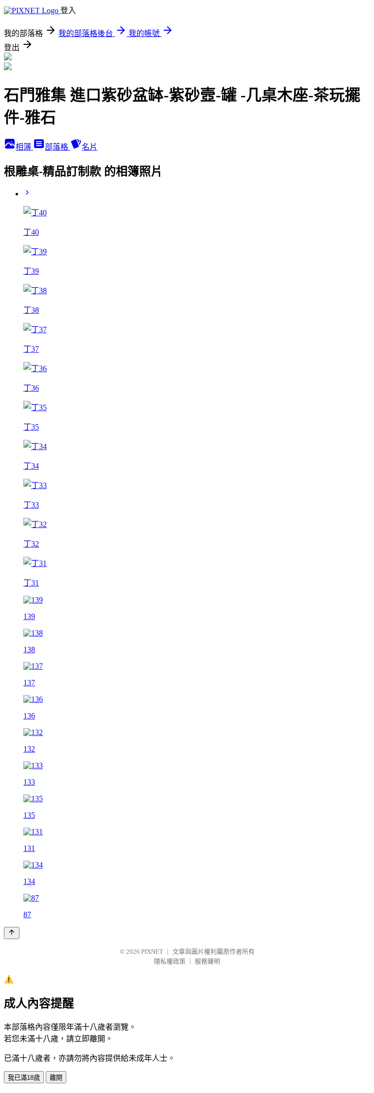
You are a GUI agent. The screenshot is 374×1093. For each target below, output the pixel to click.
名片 (89, 147)
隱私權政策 (170, 961)
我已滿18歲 (24, 1077)
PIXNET (152, 951)
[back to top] (11, 933)
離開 (56, 1077)
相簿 (24, 147)
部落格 (57, 147)
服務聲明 (207, 961)
